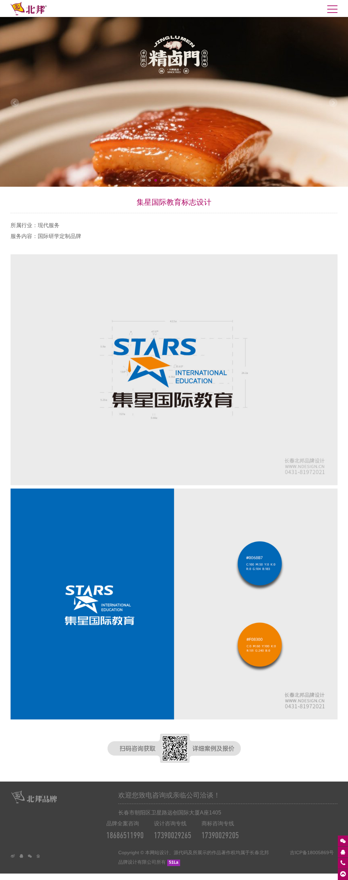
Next (333, 102)
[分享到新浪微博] (15, 858)
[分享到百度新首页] (40, 858)
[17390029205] (343, 863)
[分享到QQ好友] (23, 858)
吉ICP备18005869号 (312, 852)
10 (198, 180)
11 (204, 180)
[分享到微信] (32, 858)
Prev (15, 102)
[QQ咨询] (343, 852)
